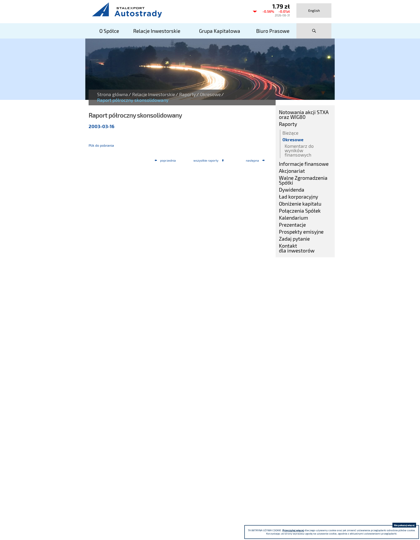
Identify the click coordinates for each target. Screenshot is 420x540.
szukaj (313, 31)
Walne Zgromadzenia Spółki (303, 180)
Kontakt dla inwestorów (297, 248)
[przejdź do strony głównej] (168, 10)
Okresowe (210, 94)
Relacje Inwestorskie (153, 94)
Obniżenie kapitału (300, 204)
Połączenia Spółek (300, 211)
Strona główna (112, 94)
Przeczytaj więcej (293, 530)
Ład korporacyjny (298, 197)
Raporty (187, 94)
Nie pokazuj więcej (404, 525)
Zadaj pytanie (294, 239)
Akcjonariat (292, 171)
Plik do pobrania (101, 145)
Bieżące (290, 133)
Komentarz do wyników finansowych (299, 150)
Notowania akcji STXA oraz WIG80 (303, 114)
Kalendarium (293, 218)
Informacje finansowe (304, 164)
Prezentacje (292, 225)
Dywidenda (291, 190)
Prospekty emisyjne (301, 232)
